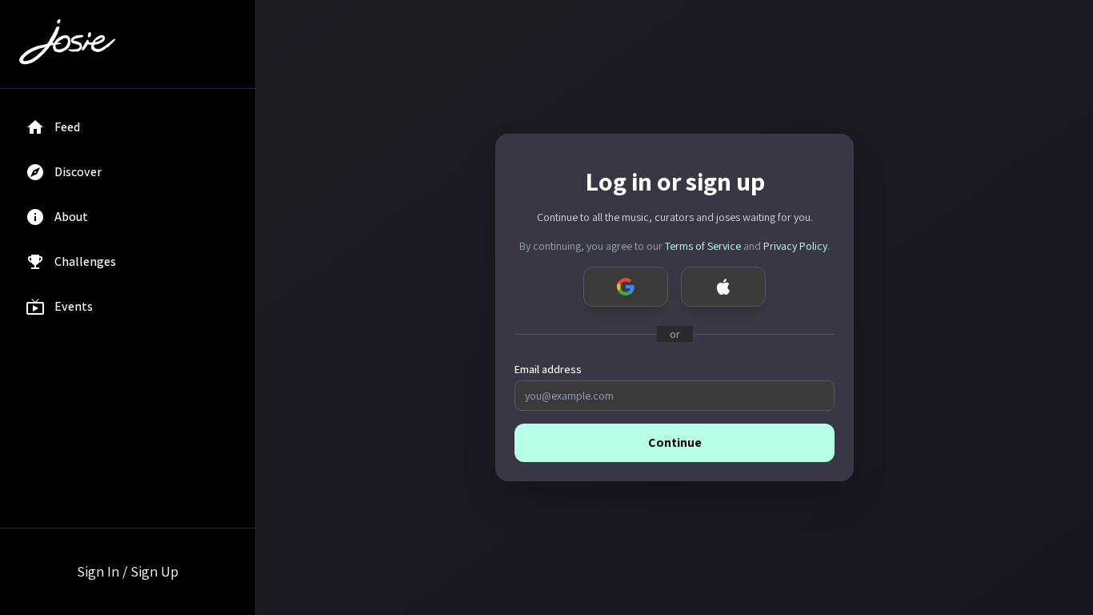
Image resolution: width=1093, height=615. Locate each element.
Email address (548, 369)
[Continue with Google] (625, 287)
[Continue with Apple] (723, 287)
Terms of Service (703, 246)
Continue (675, 442)
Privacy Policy (795, 246)
